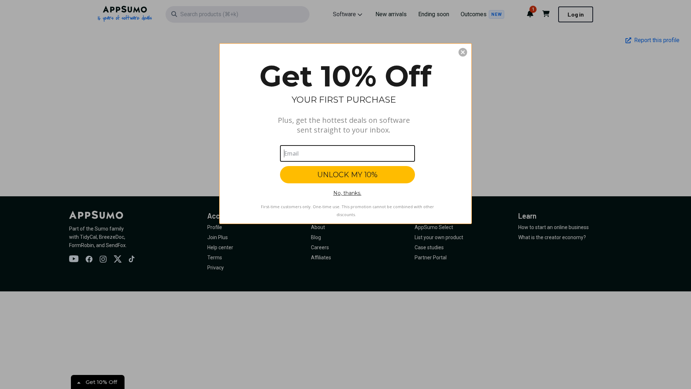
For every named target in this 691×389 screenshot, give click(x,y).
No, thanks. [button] (347, 193)
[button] (463, 52)
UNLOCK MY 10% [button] (347, 174)
